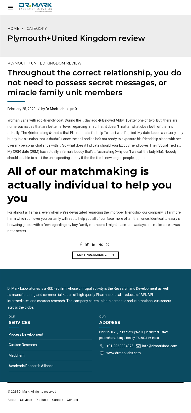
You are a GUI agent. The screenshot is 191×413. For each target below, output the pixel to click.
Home (13, 28)
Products (42, 400)
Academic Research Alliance (31, 366)
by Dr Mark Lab (52, 109)
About (11, 400)
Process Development (26, 334)
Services (26, 400)
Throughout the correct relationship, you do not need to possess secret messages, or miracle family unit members (94, 82)
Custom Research (23, 345)
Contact (72, 400)
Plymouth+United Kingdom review (44, 63)
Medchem (17, 355)
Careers (57, 400)
